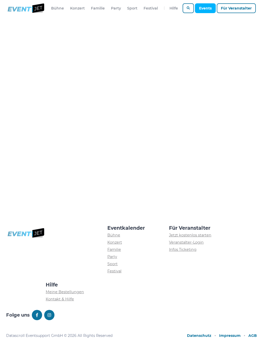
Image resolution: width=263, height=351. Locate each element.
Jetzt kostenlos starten (190, 235)
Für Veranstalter (236, 8)
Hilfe (174, 8)
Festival (151, 8)
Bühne (57, 8)
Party (116, 8)
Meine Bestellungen (65, 292)
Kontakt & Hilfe (60, 299)
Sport (132, 8)
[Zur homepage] (25, 8)
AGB (252, 335)
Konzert (77, 8)
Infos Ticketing (182, 249)
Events (205, 8)
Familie (98, 8)
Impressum (230, 335)
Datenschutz (199, 335)
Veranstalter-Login (186, 242)
